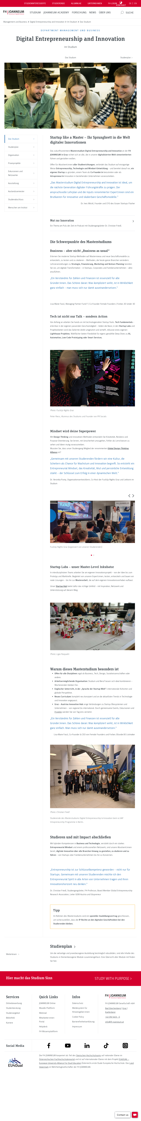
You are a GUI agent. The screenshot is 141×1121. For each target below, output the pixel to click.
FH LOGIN (112, 3)
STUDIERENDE (58, 3)
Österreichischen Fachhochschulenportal (57, 1059)
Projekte (58, 712)
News (92, 12)
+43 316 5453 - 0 (112, 1017)
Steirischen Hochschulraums (88, 1055)
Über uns (105, 12)
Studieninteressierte (35, 3)
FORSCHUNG (79, 12)
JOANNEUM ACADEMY (56, 12)
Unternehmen (95, 3)
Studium (35, 12)
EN (135, 3)
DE (130, 3)
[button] (129, 496)
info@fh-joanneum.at (114, 1022)
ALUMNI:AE (76, 3)
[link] (15, 1003)
